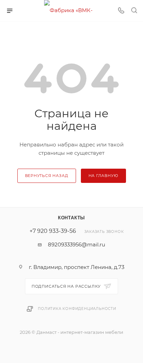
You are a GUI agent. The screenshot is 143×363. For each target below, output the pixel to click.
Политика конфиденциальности (77, 308)
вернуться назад (46, 175)
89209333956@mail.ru (76, 244)
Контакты (71, 217)
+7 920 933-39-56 (53, 231)
